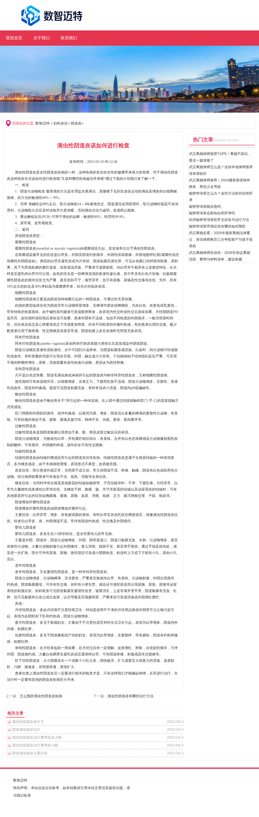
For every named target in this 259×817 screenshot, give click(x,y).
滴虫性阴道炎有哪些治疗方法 (130, 696)
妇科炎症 (61, 123)
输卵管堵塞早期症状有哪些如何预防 (217, 226)
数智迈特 (42, 123)
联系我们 (69, 38)
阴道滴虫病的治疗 (26, 729)
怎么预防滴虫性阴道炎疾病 (41, 696)
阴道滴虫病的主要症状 (30, 753)
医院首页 (14, 38)
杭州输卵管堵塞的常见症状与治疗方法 (219, 220)
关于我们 (41, 38)
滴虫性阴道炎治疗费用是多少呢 (37, 737)
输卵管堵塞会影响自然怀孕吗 (212, 213)
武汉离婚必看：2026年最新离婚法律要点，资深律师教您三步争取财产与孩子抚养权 (221, 239)
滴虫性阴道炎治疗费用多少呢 (35, 745)
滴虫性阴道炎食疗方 (28, 722)
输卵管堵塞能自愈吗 (205, 206)
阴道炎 (76, 123)
